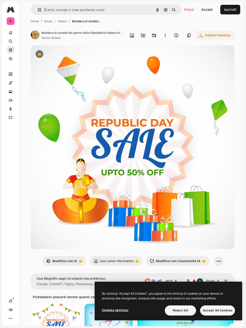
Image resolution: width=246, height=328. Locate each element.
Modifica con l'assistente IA (175, 262)
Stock (48, 21)
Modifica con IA (61, 262)
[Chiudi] (226, 281)
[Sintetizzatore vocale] (10, 109)
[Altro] (10, 318)
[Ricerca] (10, 41)
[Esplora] (10, 58)
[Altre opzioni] (165, 35)
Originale (62, 54)
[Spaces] (10, 83)
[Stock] (10, 50)
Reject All (180, 310)
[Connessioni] (10, 301)
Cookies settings (115, 310)
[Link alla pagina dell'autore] (35, 35)
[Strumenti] (10, 74)
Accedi (207, 9)
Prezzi (189, 9)
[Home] (10, 32)
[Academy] (10, 310)
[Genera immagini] (10, 91)
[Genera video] (10, 100)
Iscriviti (230, 9)
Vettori (62, 21)
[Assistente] (10, 117)
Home (35, 21)
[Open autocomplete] (37, 10)
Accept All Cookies (217, 310)
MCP (169, 281)
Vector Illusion (51, 38)
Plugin (210, 281)
